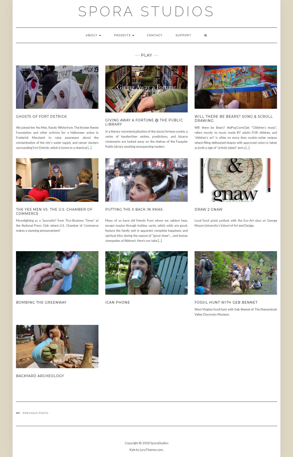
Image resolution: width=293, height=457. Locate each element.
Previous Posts (35, 413)
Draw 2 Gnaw (209, 209)
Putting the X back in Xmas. (134, 209)
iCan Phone (117, 302)
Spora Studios (146, 11)
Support (183, 35)
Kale (132, 450)
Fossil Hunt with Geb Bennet (226, 302)
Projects (123, 35)
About (92, 35)
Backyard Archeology (40, 376)
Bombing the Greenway (41, 302)
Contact (155, 35)
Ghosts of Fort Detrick (41, 116)
